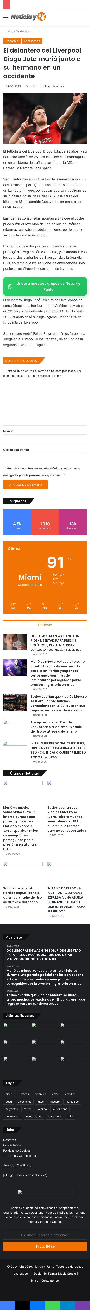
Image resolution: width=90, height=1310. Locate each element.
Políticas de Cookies (17, 1150)
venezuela (54, 1116)
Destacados (24, 31)
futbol (40, 1101)
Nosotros (9, 1140)
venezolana (60, 1109)
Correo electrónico (16, 449)
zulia (70, 1116)
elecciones (24, 1101)
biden (9, 1094)
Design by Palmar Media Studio (55, 1273)
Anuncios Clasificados (18, 1165)
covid (55, 1094)
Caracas (24, 1094)
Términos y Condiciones (19, 1155)
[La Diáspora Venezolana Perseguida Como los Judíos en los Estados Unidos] (16, 1064)
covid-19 (70, 1094)
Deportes (12, 41)
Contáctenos (12, 1145)
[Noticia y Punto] (28, 17)
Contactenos (50, 1280)
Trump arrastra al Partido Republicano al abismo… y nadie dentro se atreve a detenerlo (56, 727)
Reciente (45, 625)
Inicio (9, 31)
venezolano (13, 1116)
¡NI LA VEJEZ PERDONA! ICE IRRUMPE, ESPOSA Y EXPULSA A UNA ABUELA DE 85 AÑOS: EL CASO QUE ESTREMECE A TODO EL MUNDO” (58, 750)
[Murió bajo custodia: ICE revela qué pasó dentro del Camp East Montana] (73, 1047)
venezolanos (34, 1116)
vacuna (42, 1109)
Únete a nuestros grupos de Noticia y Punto (48, 286)
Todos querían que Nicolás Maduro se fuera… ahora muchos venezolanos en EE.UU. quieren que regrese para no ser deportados (59, 703)
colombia (40, 1094)
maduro (55, 1101)
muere (27, 1109)
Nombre (8, 431)
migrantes (12, 1109)
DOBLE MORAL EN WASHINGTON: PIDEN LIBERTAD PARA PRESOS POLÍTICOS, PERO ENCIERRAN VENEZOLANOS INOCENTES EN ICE (56, 643)
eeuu (9, 1101)
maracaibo (72, 1101)
